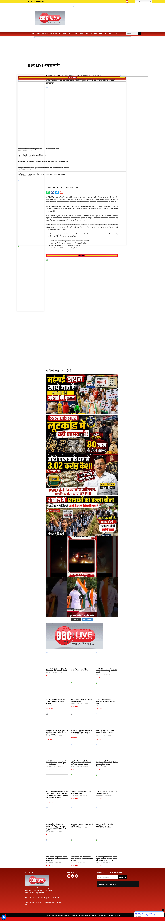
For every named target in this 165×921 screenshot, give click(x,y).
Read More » (49, 676)
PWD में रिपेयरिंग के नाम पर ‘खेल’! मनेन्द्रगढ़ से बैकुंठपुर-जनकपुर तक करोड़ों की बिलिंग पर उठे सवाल (106, 671)
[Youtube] (127, 1)
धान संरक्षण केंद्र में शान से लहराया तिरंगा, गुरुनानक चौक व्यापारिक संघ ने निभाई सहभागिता (56, 701)
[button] (48, 192)
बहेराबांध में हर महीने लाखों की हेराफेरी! (80, 669)
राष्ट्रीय (38, 33)
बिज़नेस (110, 33)
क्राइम (100, 33)
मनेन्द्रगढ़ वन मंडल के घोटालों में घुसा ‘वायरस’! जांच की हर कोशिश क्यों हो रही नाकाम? (105, 701)
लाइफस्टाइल (93, 33)
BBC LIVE (107, 915)
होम (33, 33)
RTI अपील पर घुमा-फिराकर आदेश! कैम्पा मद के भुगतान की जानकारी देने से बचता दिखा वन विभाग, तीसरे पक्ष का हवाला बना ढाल (106, 858)
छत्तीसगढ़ (87, 75)
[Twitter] (72, 876)
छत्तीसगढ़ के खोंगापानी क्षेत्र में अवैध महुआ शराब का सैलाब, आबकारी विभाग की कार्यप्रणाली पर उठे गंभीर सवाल (43, 168)
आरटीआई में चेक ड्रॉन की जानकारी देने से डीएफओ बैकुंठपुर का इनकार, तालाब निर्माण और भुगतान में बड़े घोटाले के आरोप (107, 763)
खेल (70, 33)
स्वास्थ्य (81, 33)
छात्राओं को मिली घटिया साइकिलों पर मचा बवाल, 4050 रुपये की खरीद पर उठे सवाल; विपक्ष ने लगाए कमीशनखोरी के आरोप (81, 763)
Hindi (140, 1)
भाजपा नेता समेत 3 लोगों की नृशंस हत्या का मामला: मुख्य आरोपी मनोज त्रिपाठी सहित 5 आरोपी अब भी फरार (43, 161)
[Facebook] (69, 876)
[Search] (139, 33)
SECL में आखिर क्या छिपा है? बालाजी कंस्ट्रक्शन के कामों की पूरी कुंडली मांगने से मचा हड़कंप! (106, 732)
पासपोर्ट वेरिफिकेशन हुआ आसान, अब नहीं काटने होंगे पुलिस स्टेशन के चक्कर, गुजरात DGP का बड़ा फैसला (56, 763)
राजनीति (75, 33)
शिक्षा (87, 33)
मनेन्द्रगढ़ (93, 75)
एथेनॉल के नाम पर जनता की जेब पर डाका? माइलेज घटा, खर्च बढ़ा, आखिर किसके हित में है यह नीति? (82, 858)
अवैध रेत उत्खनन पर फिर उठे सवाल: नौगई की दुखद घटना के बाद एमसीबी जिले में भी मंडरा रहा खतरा (41, 174)
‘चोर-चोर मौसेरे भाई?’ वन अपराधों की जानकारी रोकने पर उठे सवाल (33, 155)
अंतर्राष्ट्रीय (45, 33)
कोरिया (78, 75)
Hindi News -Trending (54, 75)
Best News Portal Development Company (90, 915)
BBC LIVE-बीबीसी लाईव (43, 65)
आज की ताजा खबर (55, 33)
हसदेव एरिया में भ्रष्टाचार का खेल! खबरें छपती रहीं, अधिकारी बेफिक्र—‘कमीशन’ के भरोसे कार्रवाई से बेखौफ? (57, 732)
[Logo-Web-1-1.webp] (74, 648)
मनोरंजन (64, 33)
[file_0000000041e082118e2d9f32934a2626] (82, 260)
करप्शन (74, 75)
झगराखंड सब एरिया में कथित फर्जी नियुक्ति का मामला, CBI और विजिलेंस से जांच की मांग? (39, 149)
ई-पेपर (116, 33)
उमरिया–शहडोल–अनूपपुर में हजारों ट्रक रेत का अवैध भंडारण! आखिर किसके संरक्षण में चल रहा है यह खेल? (57, 858)
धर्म (105, 33)
